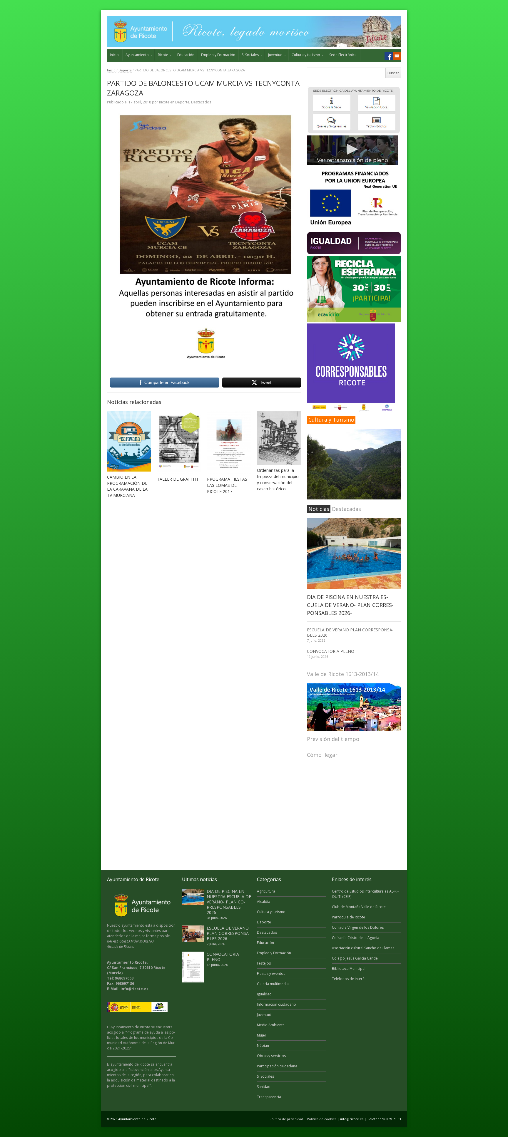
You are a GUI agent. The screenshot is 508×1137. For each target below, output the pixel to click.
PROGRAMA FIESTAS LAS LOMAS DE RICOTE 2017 (227, 485)
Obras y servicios (271, 1055)
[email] (397, 55)
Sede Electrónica (343, 54)
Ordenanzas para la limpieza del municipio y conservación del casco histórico (278, 479)
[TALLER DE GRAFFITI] (179, 442)
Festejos (264, 963)
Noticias (318, 508)
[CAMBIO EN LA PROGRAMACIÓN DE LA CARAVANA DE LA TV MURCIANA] (129, 441)
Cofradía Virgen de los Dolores (358, 927)
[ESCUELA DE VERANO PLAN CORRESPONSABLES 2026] (193, 933)
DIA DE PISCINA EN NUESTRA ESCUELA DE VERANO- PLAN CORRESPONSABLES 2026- (350, 604)
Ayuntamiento (137, 54)
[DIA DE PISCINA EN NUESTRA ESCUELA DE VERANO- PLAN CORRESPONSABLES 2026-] (354, 553)
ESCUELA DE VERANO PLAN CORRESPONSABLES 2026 (350, 632)
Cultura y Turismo (331, 419)
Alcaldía (263, 901)
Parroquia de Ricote (348, 917)
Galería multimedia (273, 983)
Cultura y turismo (306, 54)
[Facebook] (389, 55)
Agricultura (266, 891)
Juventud (275, 54)
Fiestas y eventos (271, 973)
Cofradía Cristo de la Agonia (355, 937)
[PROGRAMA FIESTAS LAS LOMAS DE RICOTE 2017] (229, 442)
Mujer (261, 1035)
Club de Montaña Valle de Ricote (359, 906)
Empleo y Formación (218, 54)
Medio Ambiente (271, 1024)
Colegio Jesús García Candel (355, 958)
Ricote (163, 54)
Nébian (263, 1045)
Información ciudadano (276, 1004)
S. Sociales (250, 54)
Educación (185, 54)
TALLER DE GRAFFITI (177, 479)
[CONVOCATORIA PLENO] (193, 967)
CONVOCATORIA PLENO (330, 651)
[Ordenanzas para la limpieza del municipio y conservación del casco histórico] (279, 438)
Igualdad (264, 994)
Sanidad (263, 1086)
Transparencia (269, 1096)
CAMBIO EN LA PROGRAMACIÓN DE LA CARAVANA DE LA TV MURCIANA (127, 486)
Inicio (114, 54)
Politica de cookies (321, 1119)
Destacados (201, 102)
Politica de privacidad (286, 1119)
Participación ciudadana (277, 1066)
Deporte (125, 70)
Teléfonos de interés (349, 978)
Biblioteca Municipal (348, 968)
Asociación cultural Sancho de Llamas (363, 947)
